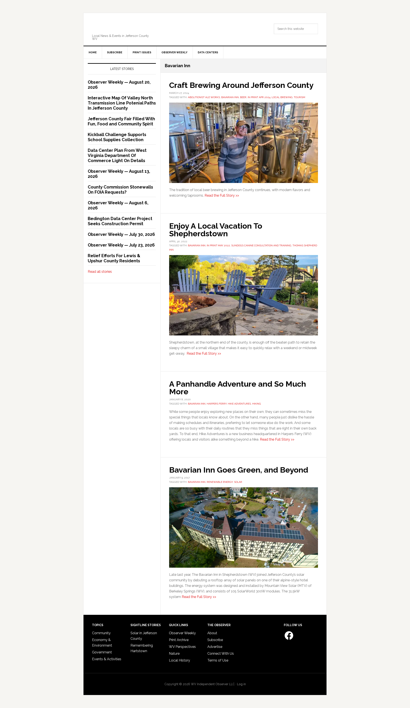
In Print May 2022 (218, 245)
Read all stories (100, 272)
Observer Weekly (182, 633)
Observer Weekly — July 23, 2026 (121, 245)
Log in (241, 684)
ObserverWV (123, 26)
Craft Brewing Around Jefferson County (241, 85)
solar (238, 481)
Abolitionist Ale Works (204, 97)
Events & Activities (106, 659)
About (212, 633)
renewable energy (220, 481)
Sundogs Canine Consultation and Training (261, 245)
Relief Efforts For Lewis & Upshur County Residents (114, 258)
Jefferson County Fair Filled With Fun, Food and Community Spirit (121, 121)
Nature (174, 653)
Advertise (214, 647)
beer (243, 97)
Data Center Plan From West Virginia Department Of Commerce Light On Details (117, 155)
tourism (299, 97)
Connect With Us (220, 653)
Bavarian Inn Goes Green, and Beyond (238, 469)
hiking (256, 403)
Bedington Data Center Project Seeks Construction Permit (120, 221)
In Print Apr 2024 (259, 97)
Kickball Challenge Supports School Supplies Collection (117, 137)
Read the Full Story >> (222, 195)
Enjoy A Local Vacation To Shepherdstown (215, 229)
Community (101, 633)
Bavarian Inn (230, 97)
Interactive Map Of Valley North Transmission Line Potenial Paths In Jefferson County (122, 103)
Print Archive (179, 640)
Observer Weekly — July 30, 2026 (121, 234)
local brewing (282, 97)
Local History (179, 660)
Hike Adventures (239, 403)
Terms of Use (217, 660)
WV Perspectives (182, 647)
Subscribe (215, 640)
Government (102, 652)
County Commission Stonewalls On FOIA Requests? (120, 189)
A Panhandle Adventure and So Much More (237, 387)
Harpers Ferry (217, 403)
